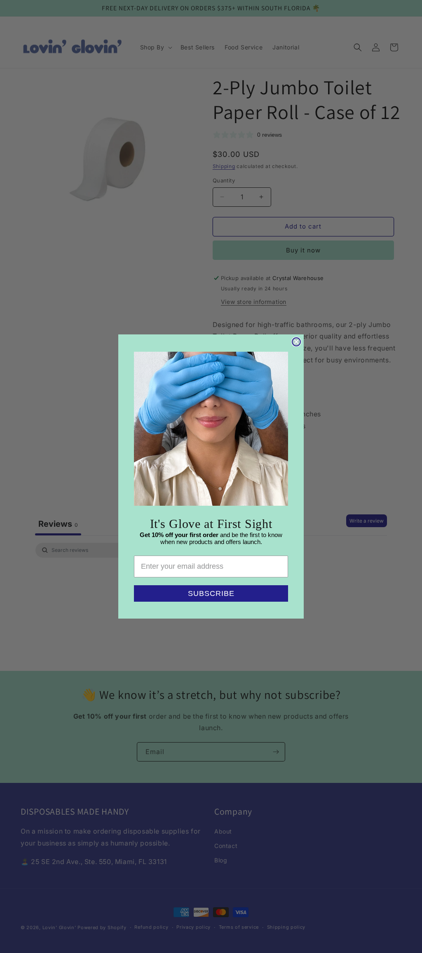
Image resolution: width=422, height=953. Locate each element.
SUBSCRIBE (211, 593)
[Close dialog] (296, 342)
